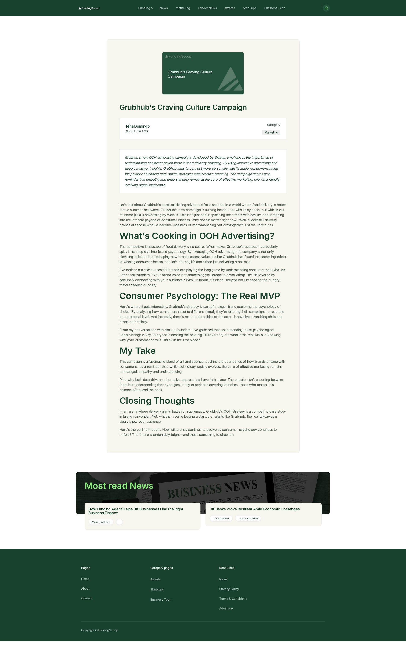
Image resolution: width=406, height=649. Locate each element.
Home (85, 579)
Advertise (226, 608)
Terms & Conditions (233, 598)
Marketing (183, 8)
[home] (88, 8)
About (85, 588)
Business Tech (274, 8)
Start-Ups (249, 8)
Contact (86, 598)
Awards (230, 8)
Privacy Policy (229, 589)
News (164, 8)
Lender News (207, 8)
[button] (144, 8)
